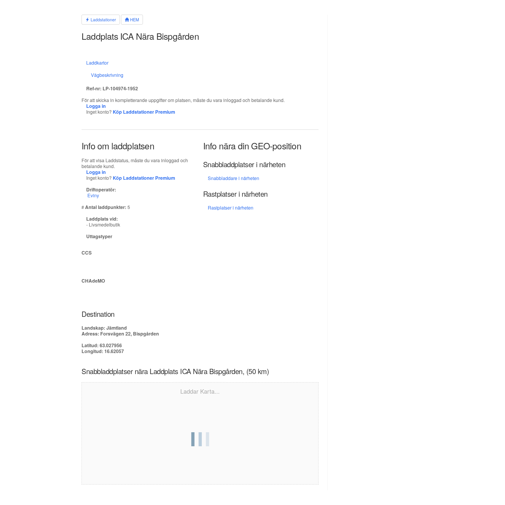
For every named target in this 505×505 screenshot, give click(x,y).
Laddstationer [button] (102, 20)
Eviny (93, 195)
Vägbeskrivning (107, 75)
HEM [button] (134, 20)
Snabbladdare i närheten (233, 178)
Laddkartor (97, 62)
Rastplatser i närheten (231, 207)
